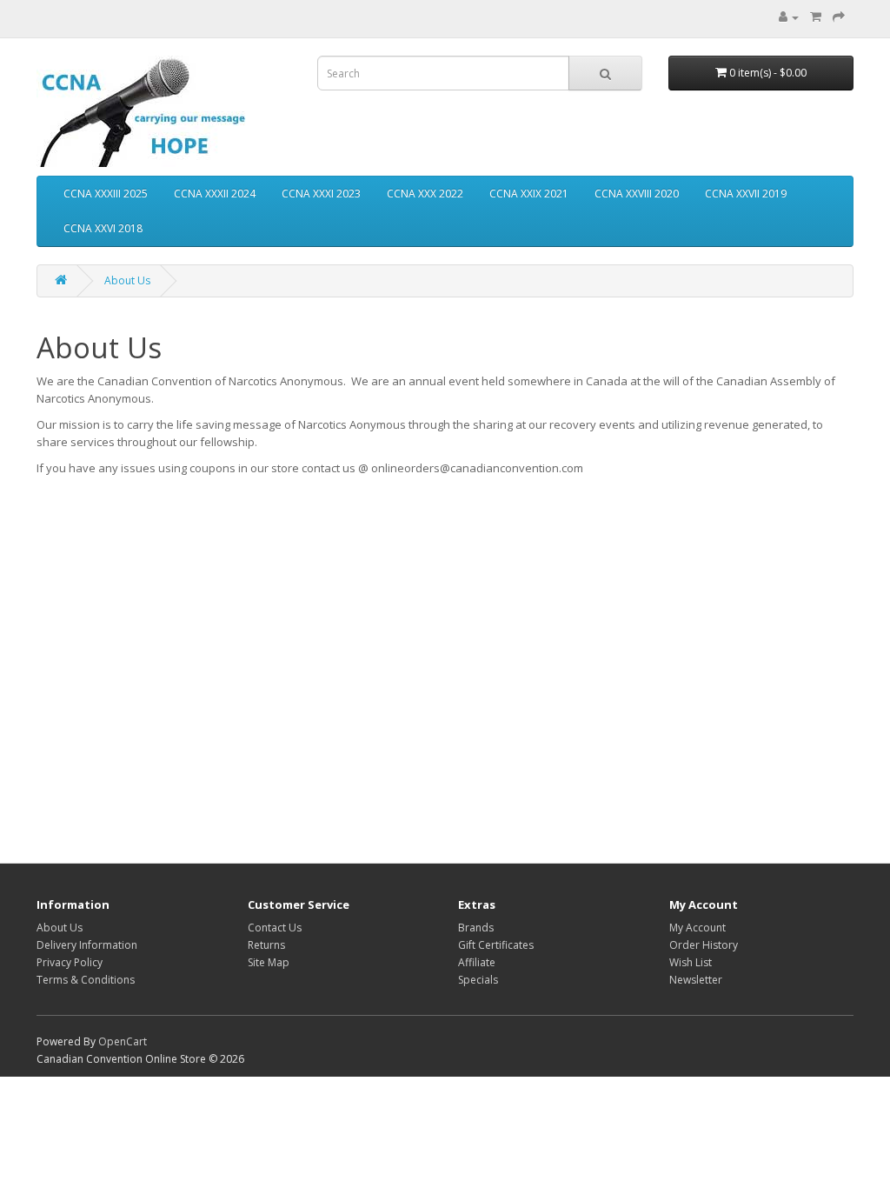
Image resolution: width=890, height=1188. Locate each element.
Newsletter (695, 979)
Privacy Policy (70, 962)
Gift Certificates (496, 945)
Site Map (268, 962)
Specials (478, 979)
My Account (697, 927)
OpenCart (122, 1041)
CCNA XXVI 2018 (103, 228)
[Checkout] (839, 17)
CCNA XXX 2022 (425, 193)
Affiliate (476, 962)
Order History (703, 945)
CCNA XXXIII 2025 (105, 193)
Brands (476, 927)
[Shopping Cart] (815, 17)
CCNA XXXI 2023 (321, 193)
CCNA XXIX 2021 (528, 193)
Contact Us (275, 927)
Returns (266, 945)
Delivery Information (87, 945)
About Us (127, 280)
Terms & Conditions (86, 979)
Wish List (690, 962)
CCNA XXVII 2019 (746, 193)
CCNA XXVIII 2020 (636, 193)
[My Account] (789, 17)
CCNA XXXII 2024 (215, 193)
